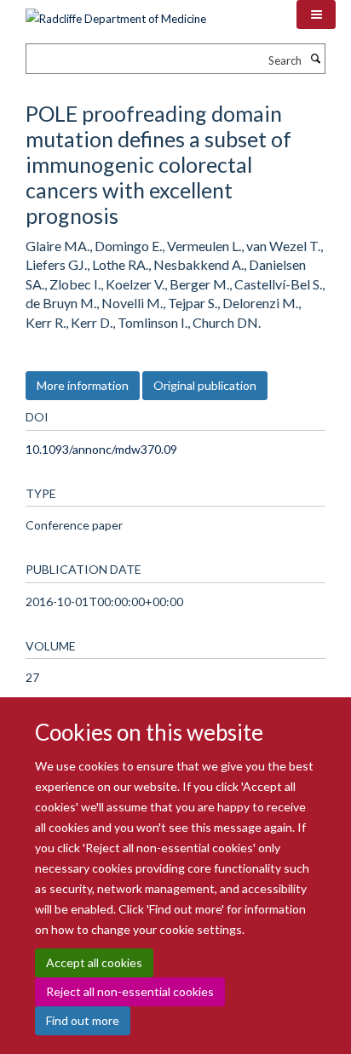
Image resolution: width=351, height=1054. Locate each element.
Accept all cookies (94, 962)
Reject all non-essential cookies (130, 991)
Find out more (82, 1020)
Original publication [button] (204, 385)
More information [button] (83, 385)
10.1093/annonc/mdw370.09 (101, 449)
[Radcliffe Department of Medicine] (116, 13)
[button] (316, 14)
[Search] (315, 58)
